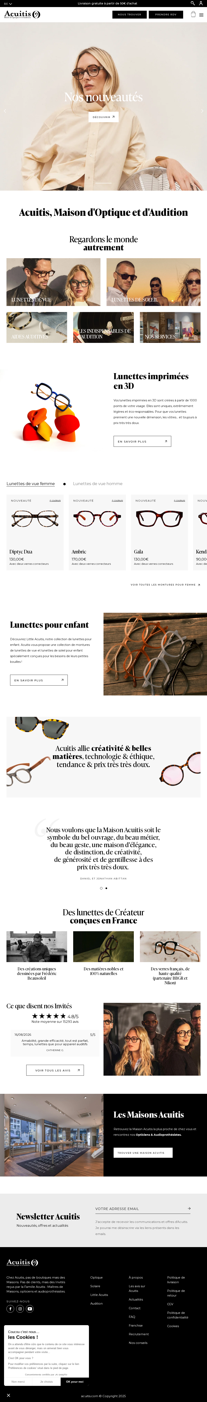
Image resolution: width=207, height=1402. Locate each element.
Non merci (18, 1381)
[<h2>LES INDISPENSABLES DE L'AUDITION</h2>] (103, 327)
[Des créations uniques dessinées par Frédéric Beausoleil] (36, 946)
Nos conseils (138, 1343)
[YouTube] (30, 1309)
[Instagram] (20, 1309)
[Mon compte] (201, 3)
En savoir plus (132, 441)
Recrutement (139, 1334)
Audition (96, 1303)
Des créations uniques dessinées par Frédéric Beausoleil (37, 974)
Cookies (173, 1326)
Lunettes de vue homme (98, 483)
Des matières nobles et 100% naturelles (104, 971)
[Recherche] (193, 3)
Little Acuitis (99, 1295)
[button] (8, 1395)
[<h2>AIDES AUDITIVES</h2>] (36, 327)
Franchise (136, 1325)
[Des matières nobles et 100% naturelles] (103, 946)
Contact (134, 1308)
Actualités (136, 1299)
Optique (96, 1277)
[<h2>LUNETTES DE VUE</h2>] (53, 282)
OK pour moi (74, 1381)
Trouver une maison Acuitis (141, 1152)
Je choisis (46, 1381)
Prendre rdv (166, 14)
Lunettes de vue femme (30, 483)
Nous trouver (129, 14)
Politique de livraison (176, 1280)
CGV (170, 1304)
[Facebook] (10, 1309)
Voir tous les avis (53, 1070)
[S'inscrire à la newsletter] (189, 1209)
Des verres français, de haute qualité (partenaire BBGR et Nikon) (170, 976)
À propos (136, 1277)
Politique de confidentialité (177, 1315)
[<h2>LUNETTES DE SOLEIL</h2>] (154, 282)
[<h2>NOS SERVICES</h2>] (170, 327)
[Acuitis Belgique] (24, 14)
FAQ (132, 1317)
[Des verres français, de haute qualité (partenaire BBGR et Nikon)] (170, 946)
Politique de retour (176, 1293)
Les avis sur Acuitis (137, 1288)
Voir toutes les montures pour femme (163, 584)
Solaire (95, 1286)
